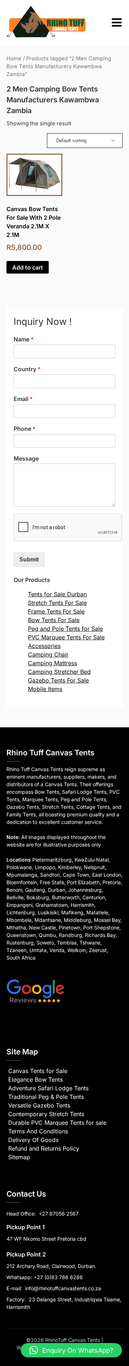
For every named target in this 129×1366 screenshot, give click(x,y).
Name (24, 339)
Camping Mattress (52, 663)
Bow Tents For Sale (54, 620)
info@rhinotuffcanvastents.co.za (63, 1288)
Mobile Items (45, 689)
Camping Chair (48, 654)
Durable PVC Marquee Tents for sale (57, 1122)
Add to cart (27, 267)
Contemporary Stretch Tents (46, 1114)
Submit (29, 559)
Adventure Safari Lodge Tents (48, 1088)
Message (26, 458)
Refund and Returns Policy (43, 1148)
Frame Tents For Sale (56, 611)
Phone (24, 428)
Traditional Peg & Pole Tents (46, 1096)
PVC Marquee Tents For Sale (66, 637)
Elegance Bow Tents (35, 1079)
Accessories (44, 645)
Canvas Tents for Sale (37, 1070)
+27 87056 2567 (58, 1214)
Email (23, 398)
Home (14, 58)
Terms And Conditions (38, 1131)
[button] (71, 1350)
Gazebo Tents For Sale (58, 680)
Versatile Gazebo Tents (39, 1105)
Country (27, 369)
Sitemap (19, 1157)
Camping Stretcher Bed (59, 671)
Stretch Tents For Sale (57, 602)
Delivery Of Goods (33, 1139)
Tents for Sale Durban (57, 594)
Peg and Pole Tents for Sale (65, 628)
